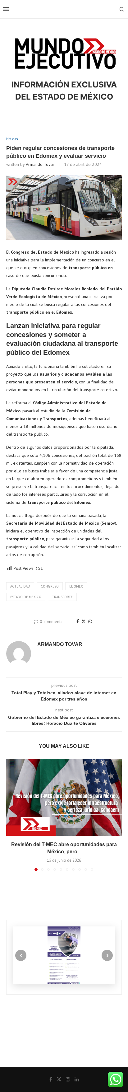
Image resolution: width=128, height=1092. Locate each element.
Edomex (76, 586)
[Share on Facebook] (77, 621)
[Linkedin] (77, 1079)
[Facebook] (50, 1079)
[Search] (122, 9)
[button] (11, 814)
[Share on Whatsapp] (90, 621)
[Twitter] (59, 1079)
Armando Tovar (40, 164)
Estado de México (25, 597)
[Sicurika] (64, 955)
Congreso (50, 586)
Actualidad (20, 586)
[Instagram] (68, 1079)
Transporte (62, 597)
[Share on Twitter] (83, 621)
